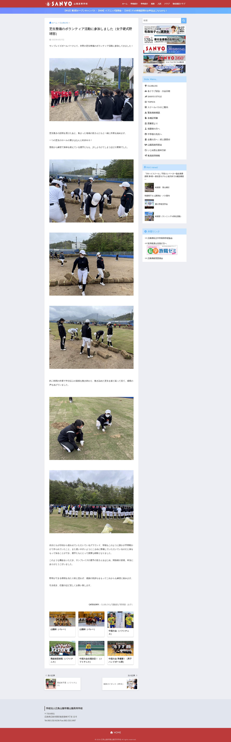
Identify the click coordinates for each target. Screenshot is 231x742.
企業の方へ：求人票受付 (158, 139)
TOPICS (151, 102)
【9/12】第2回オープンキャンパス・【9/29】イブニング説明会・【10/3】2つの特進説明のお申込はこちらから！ (115, 10)
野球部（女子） (127, 604)
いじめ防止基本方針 (156, 150)
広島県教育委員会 (155, 258)
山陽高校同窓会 (154, 145)
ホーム (125, 4)
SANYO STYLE (154, 96)
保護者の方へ (153, 129)
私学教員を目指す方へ (157, 243)
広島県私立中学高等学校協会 (160, 238)
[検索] (183, 20)
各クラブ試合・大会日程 (158, 91)
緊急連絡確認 (153, 113)
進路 (153, 4)
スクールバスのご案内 (157, 107)
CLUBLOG (105, 604)
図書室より (152, 123)
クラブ (167, 4)
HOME (117, 732)
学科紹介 (144, 4)
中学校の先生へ (154, 134)
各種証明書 (152, 118)
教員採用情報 (153, 156)
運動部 (115, 604)
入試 (159, 4)
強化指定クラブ (179, 4)
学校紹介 (134, 4)
